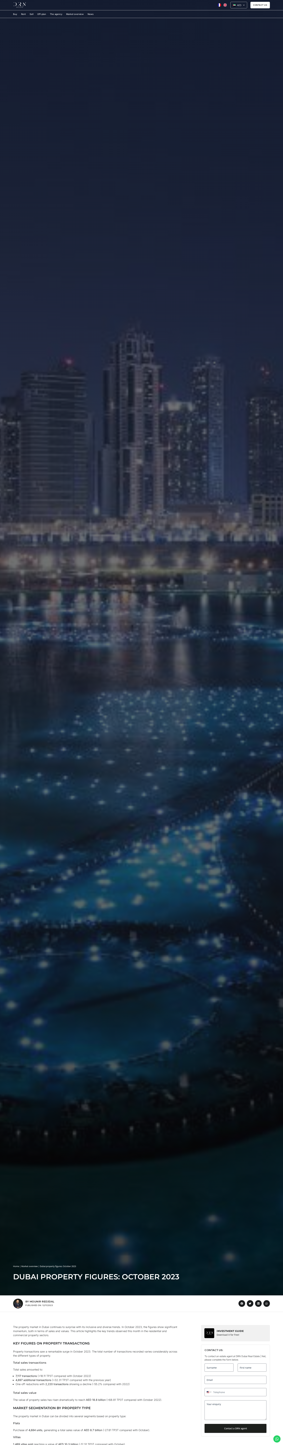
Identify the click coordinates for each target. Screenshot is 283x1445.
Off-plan (41, 14)
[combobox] (208, 1392)
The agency (56, 14)
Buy (15, 14)
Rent (23, 14)
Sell (31, 14)
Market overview (75, 14)
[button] (18, 1303)
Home (16, 1266)
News (91, 14)
